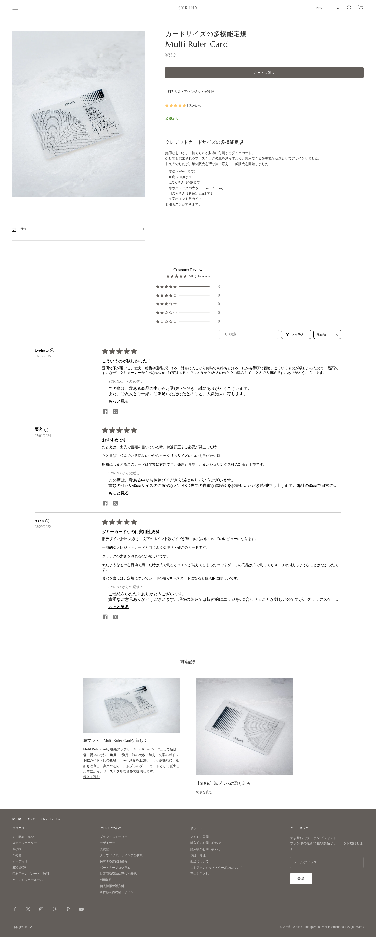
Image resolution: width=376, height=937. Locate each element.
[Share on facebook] (105, 411)
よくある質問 (199, 837)
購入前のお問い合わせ (205, 843)
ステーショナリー (24, 843)
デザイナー (107, 843)
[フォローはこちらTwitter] (28, 909)
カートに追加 (264, 73)
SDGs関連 (19, 867)
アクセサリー (32, 819)
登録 (301, 878)
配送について (199, 861)
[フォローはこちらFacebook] (14, 909)
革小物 (16, 849)
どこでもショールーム (27, 880)
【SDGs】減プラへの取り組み (223, 783)
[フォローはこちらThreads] (54, 909)
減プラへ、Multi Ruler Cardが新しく (115, 740)
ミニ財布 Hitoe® (23, 837)
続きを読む (91, 777)
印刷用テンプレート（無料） (32, 873)
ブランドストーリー (113, 837)
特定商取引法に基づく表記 (118, 873)
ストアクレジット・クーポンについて (216, 867)
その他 (16, 855)
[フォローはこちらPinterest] (68, 909)
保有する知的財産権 (113, 861)
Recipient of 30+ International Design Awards (334, 927)
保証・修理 (198, 855)
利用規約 (106, 880)
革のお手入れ (199, 873)
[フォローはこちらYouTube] (81, 909)
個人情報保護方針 (112, 886)
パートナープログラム (115, 867)
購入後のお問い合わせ (205, 849)
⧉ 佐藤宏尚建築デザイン (117, 892)
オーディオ (20, 861)
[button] (176, 105)
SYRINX (17, 819)
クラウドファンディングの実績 (121, 855)
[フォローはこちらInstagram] (41, 909)
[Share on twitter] (115, 411)
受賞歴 (104, 849)
